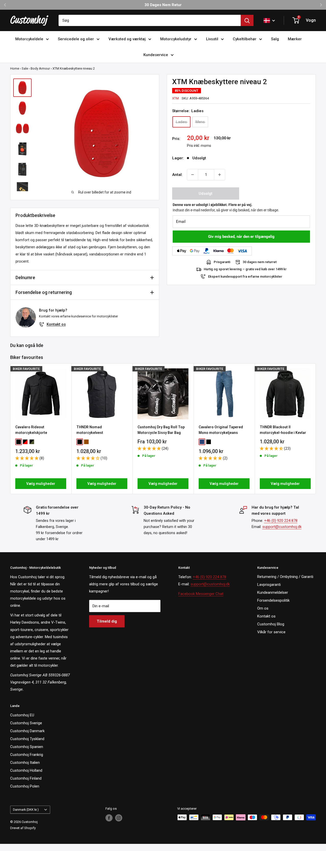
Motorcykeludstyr (176, 39)
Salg (275, 39)
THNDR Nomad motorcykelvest (89, 430)
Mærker (295, 39)
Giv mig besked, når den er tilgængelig (241, 236)
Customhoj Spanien (26, 746)
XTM (175, 98)
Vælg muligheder (40, 484)
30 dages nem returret (260, 262)
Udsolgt (205, 193)
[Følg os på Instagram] (118, 817)
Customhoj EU (22, 715)
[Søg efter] (247, 20)
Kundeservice (155, 55)
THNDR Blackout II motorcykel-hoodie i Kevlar (283, 430)
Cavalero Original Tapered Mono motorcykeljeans (221, 430)
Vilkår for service (271, 632)
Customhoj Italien (25, 762)
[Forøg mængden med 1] (219, 174)
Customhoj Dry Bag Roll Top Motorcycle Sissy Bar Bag (161, 430)
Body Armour (40, 68)
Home (14, 68)
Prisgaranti (222, 262)
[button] (27, 458)
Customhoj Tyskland (27, 739)
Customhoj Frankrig (26, 754)
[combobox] (150, 20)
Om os (262, 608)
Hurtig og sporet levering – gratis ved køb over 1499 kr (245, 269)
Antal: (177, 174)
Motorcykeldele (29, 39)
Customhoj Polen (24, 786)
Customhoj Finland (26, 778)
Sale (25, 68)
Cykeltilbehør (244, 39)
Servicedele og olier (76, 39)
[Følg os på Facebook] (109, 817)
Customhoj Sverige (26, 723)
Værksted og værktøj (127, 39)
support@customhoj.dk (282, 526)
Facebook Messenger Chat (200, 593)
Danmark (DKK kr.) (26, 809)
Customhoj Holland (26, 770)
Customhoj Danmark (27, 731)
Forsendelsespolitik (273, 600)
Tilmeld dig (107, 621)
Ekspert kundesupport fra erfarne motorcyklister (245, 276)
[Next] (315, 428)
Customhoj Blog (270, 624)
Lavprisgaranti (269, 584)
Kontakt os (56, 324)
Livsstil (212, 39)
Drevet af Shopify (23, 828)
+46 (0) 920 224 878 (280, 520)
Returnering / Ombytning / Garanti (285, 576)
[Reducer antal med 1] (192, 174)
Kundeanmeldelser (272, 592)
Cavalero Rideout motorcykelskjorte (31, 430)
